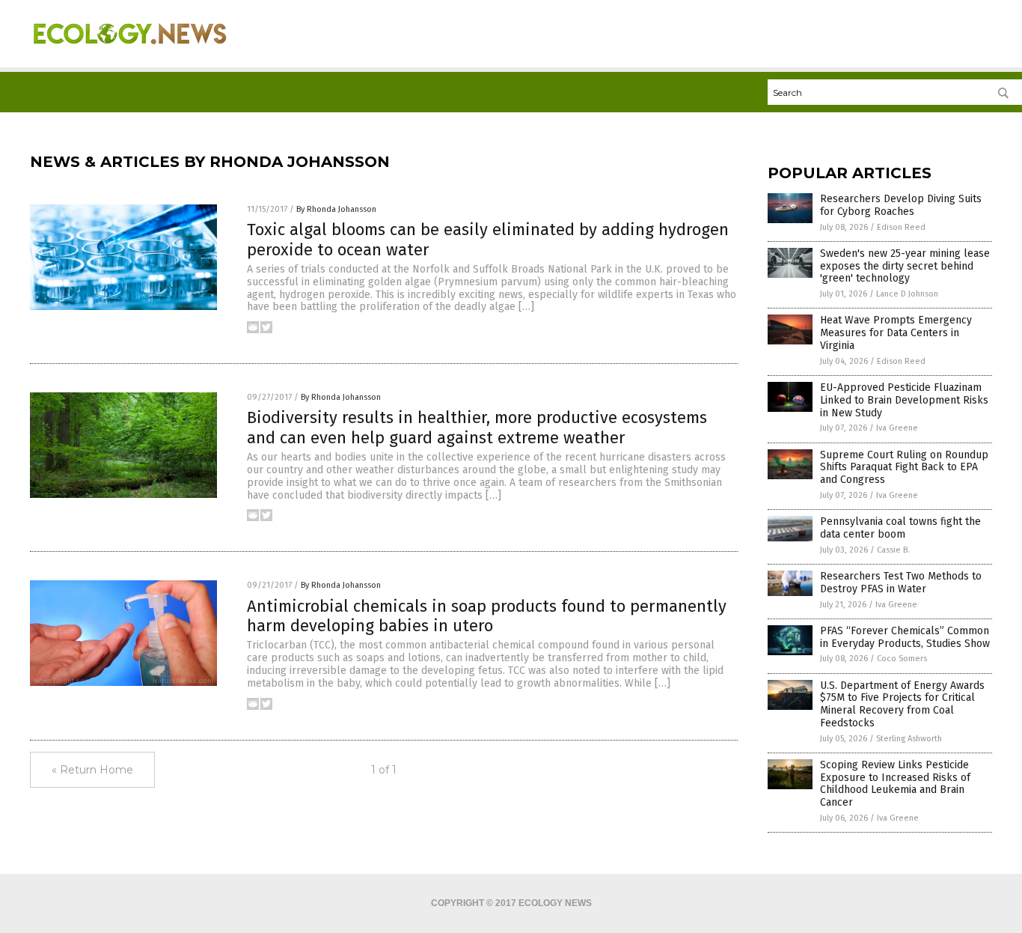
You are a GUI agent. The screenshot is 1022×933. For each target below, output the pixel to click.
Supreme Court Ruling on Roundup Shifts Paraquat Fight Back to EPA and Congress (904, 468)
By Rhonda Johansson (336, 209)
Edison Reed (901, 227)
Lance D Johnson (907, 294)
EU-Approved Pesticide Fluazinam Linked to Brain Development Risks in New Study (904, 400)
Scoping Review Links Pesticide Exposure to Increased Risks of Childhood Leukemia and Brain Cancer (895, 784)
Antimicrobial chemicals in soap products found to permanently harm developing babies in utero (486, 616)
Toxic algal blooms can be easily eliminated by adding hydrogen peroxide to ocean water (488, 239)
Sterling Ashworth (909, 739)
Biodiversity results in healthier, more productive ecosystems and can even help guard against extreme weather (477, 427)
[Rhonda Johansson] (130, 53)
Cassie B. (893, 550)
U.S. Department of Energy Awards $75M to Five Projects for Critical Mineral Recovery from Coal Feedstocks (902, 704)
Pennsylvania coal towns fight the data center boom (900, 528)
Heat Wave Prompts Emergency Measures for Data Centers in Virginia (896, 333)
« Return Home (92, 770)
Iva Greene (897, 428)
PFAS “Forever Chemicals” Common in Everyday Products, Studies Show (905, 637)
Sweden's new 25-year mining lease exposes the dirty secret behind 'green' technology (905, 266)
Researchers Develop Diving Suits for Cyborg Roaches (901, 205)
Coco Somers (902, 658)
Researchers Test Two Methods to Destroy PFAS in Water (901, 582)
